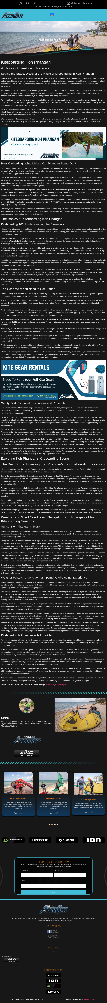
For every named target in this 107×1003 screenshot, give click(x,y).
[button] (52, 14)
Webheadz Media (89, 999)
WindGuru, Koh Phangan (56, 685)
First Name (24, 870)
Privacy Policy (6, 956)
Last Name (58, 870)
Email (23, 881)
